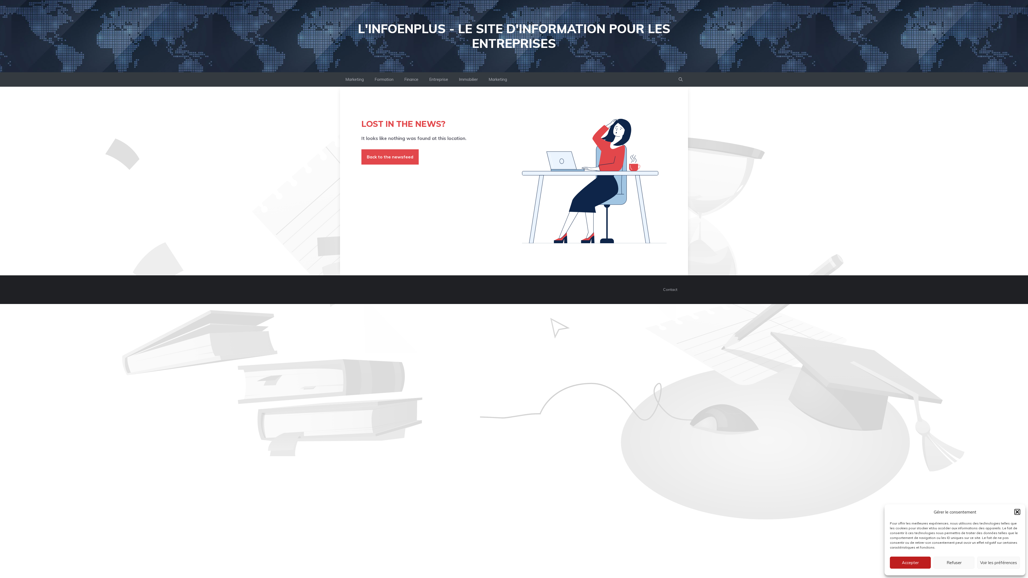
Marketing (354, 79)
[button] (1017, 512)
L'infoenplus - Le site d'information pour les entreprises (514, 36)
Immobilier (468, 79)
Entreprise (438, 79)
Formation (384, 79)
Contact (670, 289)
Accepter (910, 562)
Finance (411, 79)
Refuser (954, 562)
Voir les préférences (998, 562)
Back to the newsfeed (390, 156)
